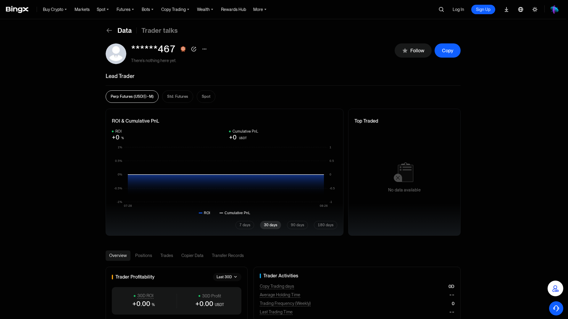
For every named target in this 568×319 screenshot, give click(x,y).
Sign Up (483, 9)
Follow (417, 50)
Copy (447, 50)
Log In (458, 9)
